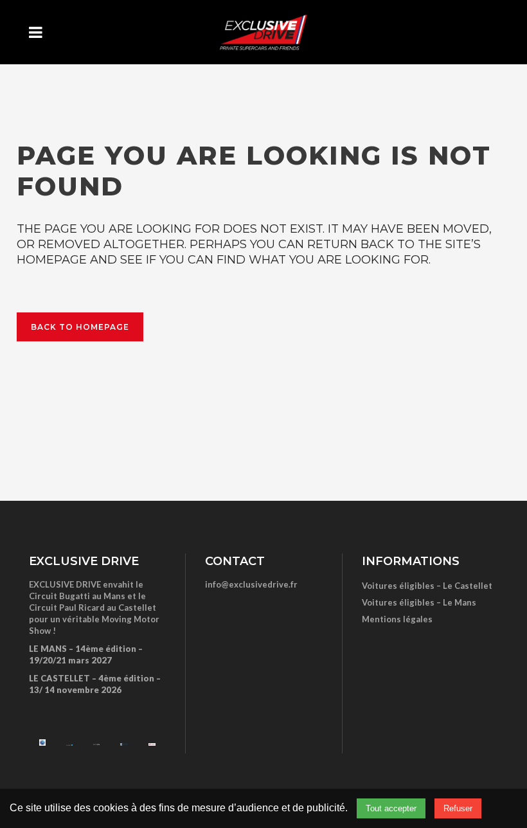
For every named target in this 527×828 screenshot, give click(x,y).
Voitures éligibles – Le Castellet (427, 585)
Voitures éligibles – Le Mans (419, 602)
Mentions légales (397, 619)
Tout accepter (391, 808)
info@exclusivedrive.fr (251, 584)
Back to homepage (80, 327)
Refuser (457, 808)
